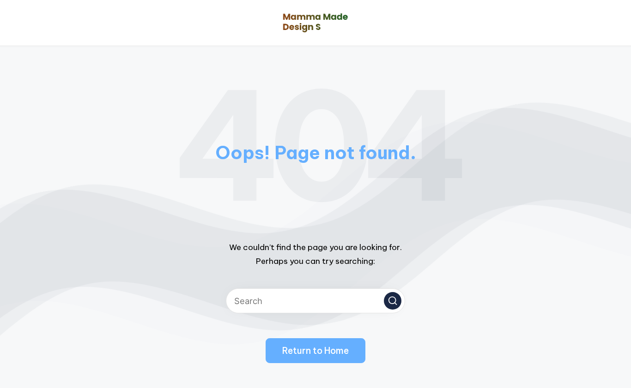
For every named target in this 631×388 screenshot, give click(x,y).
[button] (392, 301)
